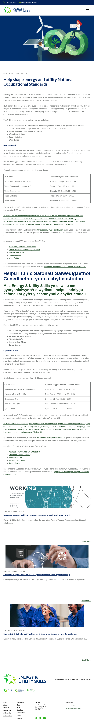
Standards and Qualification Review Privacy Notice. (65, 267)
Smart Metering (15, 255)
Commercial (20, 702)
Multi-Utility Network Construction (22, 247)
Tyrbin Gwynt (14, 463)
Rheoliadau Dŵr (15, 458)
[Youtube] (44, 718)
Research (6, 707)
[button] (88, 10)
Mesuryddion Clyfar (17, 460)
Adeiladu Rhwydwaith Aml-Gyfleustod (24, 452)
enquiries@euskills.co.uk (73, 708)
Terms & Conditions (20, 709)
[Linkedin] (40, 718)
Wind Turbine (14, 258)
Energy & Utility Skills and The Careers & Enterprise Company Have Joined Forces (40, 634)
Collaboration (7, 716)
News (18, 705)
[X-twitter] (36, 718)
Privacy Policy (21, 712)
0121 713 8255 (70, 705)
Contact (19, 718)
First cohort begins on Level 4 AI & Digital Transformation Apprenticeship (36, 574)
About (5, 705)
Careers (19, 715)
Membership (7, 710)
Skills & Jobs (7, 713)
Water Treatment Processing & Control (24, 250)
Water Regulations (16, 252)
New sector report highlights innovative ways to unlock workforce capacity (37, 515)
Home (5, 702)
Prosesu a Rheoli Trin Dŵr (19, 455)
